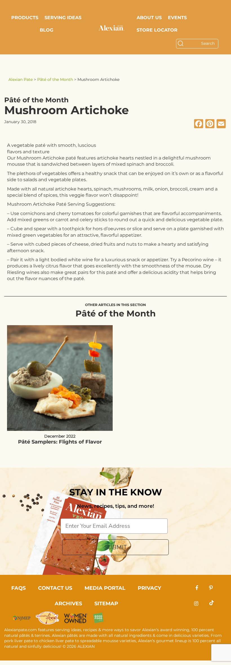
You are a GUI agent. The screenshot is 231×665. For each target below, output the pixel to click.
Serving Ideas (63, 17)
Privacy (149, 588)
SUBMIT (115, 547)
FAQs (18, 588)
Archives (68, 603)
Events (177, 17)
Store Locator (157, 30)
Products (24, 17)
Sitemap (106, 603)
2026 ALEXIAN (81, 646)
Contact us (55, 588)
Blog (46, 30)
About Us (149, 17)
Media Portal (105, 588)
